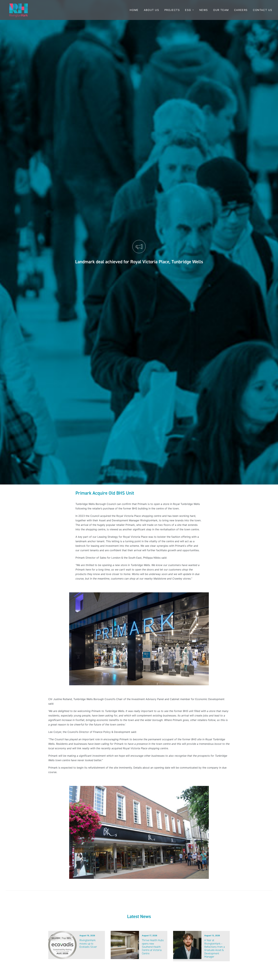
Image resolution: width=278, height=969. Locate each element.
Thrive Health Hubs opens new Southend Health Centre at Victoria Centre (153, 946)
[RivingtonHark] (18, 10)
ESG (188, 10)
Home (134, 10)
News (203, 10)
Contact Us (262, 10)
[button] (62, 945)
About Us (151, 10)
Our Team (221, 10)
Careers (241, 10)
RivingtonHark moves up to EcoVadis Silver (88, 943)
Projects (172, 10)
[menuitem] (135, 10)
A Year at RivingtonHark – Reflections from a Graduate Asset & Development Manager (214, 948)
